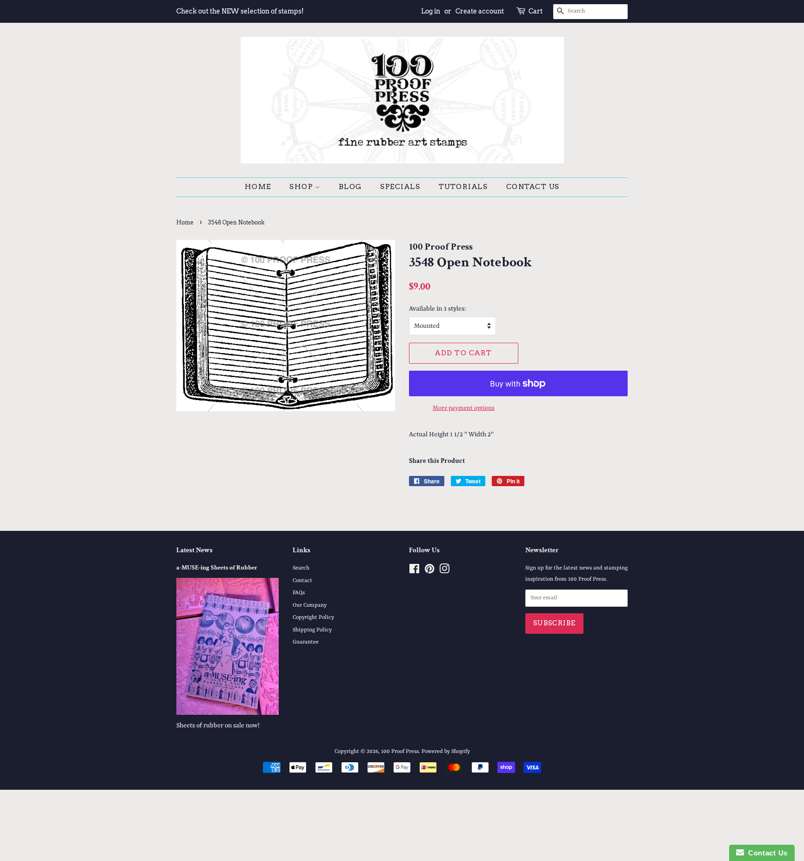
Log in (430, 11)
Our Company (310, 605)
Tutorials (463, 187)
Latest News (194, 550)
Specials (400, 187)
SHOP (302, 187)
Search (301, 568)
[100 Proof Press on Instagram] (444, 571)
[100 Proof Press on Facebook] (414, 571)
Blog (350, 187)
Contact (302, 580)
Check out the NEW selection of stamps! (240, 11)
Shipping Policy (312, 630)
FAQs (299, 593)
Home (258, 187)
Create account (480, 11)
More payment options (464, 408)
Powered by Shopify (446, 751)
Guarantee (306, 642)
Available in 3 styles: (437, 308)
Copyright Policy (313, 617)
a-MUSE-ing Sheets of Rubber (216, 567)
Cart (536, 11)
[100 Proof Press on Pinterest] (429, 571)
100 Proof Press (400, 751)
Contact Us (533, 187)
